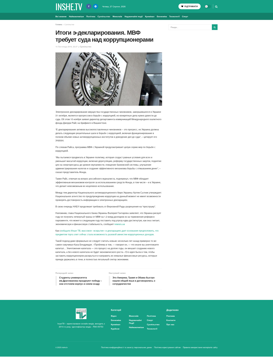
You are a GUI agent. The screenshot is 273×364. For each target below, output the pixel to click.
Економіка (162, 16)
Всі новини (61, 16)
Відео (114, 315)
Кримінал (149, 16)
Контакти (170, 320)
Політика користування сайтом (167, 347)
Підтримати (191, 6)
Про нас (170, 324)
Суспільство (104, 16)
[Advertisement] (193, 53)
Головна (58, 24)
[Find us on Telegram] (95, 6)
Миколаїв (117, 16)
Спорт (185, 16)
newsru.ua (119, 224)
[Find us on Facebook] (88, 6)
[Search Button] (216, 6)
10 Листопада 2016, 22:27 (66, 46)
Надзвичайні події (134, 16)
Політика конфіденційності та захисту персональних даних (126, 347)
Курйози (115, 328)
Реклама (170, 315)
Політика (90, 16)
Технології (174, 16)
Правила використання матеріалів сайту (200, 347)
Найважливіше (76, 16)
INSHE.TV (68, 6)
